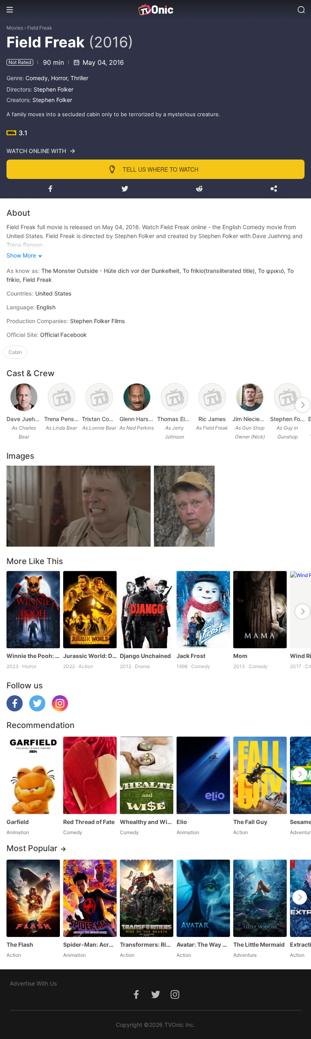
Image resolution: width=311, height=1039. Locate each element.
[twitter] (37, 709)
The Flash (19, 944)
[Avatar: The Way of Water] (203, 898)
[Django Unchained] (146, 609)
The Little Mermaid (259, 944)
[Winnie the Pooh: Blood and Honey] (33, 609)
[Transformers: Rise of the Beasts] (146, 898)
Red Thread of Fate (89, 821)
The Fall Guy (250, 821)
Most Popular (32, 848)
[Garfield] (33, 775)
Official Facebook (63, 334)
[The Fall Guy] (260, 775)
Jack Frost (191, 655)
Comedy (37, 78)
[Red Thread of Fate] (90, 775)
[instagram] (60, 709)
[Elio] (203, 775)
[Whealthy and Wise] (146, 775)
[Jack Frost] (203, 609)
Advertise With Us (33, 983)
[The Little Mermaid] (260, 898)
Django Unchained (145, 655)
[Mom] (260, 609)
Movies (14, 28)
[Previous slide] (11, 405)
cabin (15, 352)
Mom (240, 655)
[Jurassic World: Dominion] (90, 609)
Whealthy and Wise (146, 821)
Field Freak (39, 28)
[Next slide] (302, 405)
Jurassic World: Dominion (90, 655)
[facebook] (14, 709)
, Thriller (77, 78)
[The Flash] (33, 898)
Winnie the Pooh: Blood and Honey (33, 655)
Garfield (17, 821)
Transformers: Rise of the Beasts (146, 944)
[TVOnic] (155, 9)
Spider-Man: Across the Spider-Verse (90, 944)
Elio (182, 821)
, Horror (57, 78)
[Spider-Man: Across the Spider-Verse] (90, 898)
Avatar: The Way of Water (203, 944)
